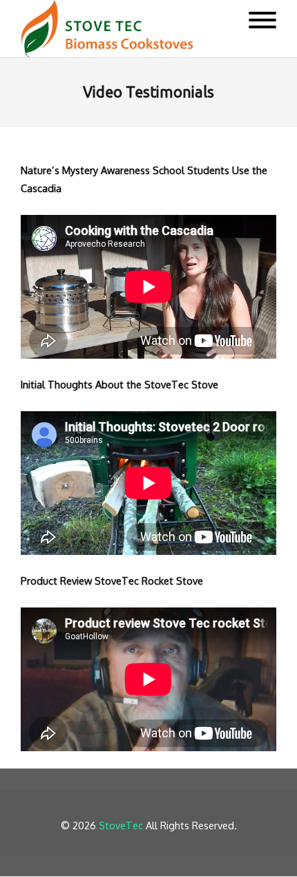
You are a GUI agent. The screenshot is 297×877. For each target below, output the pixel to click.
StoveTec (121, 825)
